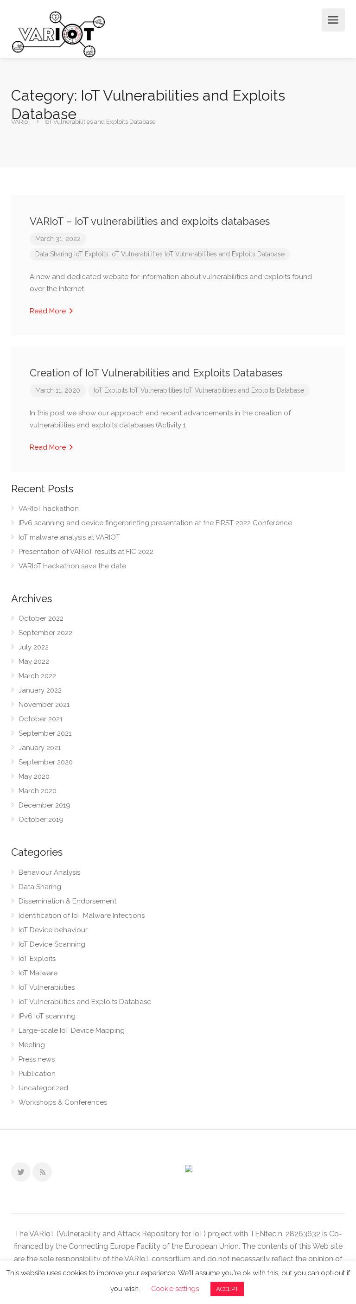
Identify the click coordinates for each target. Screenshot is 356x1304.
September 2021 (45, 733)
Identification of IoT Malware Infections (82, 915)
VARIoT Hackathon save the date (72, 566)
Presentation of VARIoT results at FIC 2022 (86, 551)
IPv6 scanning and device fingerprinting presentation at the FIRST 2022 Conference (155, 523)
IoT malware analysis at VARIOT (69, 537)
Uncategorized (43, 1088)
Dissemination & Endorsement (67, 901)
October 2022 (41, 618)
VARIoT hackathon (49, 508)
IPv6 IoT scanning (47, 1016)
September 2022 (45, 633)
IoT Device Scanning (52, 944)
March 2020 (38, 791)
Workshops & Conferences (63, 1102)
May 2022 (34, 661)
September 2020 (46, 762)
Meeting (32, 1045)
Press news (37, 1059)
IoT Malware (38, 973)
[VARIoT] (58, 33)
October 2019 (41, 819)
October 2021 (41, 719)
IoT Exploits (91, 254)
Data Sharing (53, 254)
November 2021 (44, 704)
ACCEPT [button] (227, 1288)
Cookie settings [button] (175, 1289)
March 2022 (37, 676)
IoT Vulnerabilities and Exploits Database (225, 254)
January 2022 (40, 690)
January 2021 (40, 748)
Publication (37, 1073)
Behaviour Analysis (49, 872)
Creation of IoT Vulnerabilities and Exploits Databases (156, 373)
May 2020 (34, 776)
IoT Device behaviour (53, 930)
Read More (49, 311)
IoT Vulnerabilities (136, 254)
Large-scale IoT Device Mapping (72, 1030)
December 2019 (44, 805)
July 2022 (34, 647)
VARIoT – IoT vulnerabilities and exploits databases (150, 221)
